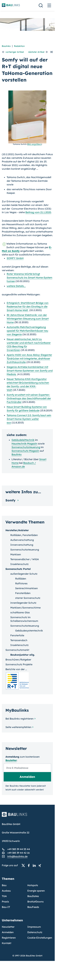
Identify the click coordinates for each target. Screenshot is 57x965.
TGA (4, 896)
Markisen (15, 554)
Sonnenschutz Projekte (18, 664)
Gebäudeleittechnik (23, 439)
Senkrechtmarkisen (26, 588)
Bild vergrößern (34, 144)
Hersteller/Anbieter (17, 530)
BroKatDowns (35, 901)
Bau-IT (6, 907)
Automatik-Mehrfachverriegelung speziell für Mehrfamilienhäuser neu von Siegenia (27, 331)
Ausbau (6, 890)
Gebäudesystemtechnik (29, 630)
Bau (4, 885)
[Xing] (40, 865)
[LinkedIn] (35, 865)
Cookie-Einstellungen (39, 937)
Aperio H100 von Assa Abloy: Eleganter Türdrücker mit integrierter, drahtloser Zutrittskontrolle (29, 358)
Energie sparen (36, 890)
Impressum (34, 926)
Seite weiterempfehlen (18, 727)
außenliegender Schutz (23, 573)
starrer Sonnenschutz (27, 597)
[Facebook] (29, 865)
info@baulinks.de (17, 856)
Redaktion (19, 46)
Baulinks (6, 46)
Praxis (5, 901)
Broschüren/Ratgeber (18, 659)
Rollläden (20, 578)
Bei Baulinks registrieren (19, 718)
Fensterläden (23, 593)
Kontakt (6, 943)
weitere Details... (16, 285)
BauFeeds (33, 907)
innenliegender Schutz (23, 602)
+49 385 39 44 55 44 (18, 849)
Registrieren (9, 937)
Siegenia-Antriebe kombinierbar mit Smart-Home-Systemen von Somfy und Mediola (30, 370)
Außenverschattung (22, 539)
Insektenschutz (19, 564)
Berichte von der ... (16, 669)
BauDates (33, 896)
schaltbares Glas (20, 612)
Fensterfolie (17, 635)
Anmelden (8, 932)
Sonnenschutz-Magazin (25, 450)
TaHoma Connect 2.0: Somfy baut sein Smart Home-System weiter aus (29, 419)
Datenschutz (34, 932)
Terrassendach (18, 640)
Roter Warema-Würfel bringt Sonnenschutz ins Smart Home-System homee (29, 277)
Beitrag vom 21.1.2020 (38, 212)
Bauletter (11, 760)
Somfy (10, 500)
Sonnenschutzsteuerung (26, 447)
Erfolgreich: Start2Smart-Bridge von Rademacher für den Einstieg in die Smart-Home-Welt (27, 306)
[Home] (27, 816)
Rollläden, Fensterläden (24, 535)
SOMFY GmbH (15, 258)
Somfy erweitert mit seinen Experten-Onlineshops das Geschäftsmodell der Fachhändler (29, 398)
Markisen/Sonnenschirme (25, 607)
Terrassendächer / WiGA (24, 559)
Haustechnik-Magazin (24, 443)
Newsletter (8, 926)
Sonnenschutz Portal (18, 568)
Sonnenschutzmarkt (17, 649)
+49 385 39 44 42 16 (18, 852)
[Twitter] (24, 865)
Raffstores (21, 583)
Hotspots (32, 885)
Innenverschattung (21, 544)
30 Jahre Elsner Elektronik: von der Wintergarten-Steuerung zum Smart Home (28, 318)
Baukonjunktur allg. (22, 654)
